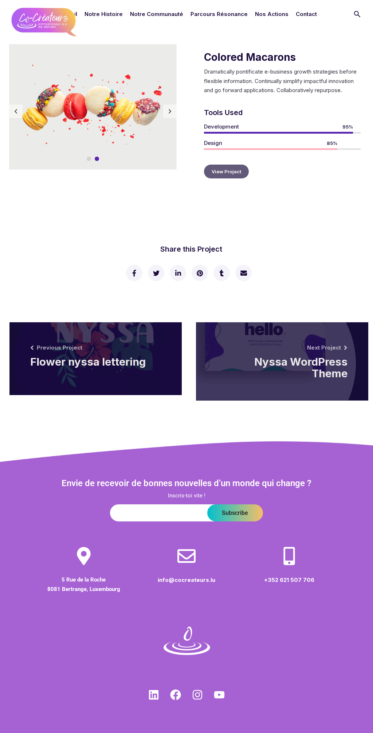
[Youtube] (219, 695)
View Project (226, 171)
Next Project (324, 347)
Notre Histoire (104, 14)
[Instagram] (197, 695)
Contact (306, 14)
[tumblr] (221, 273)
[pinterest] (199, 273)
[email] (243, 273)
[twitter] (156, 273)
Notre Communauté (156, 14)
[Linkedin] (154, 695)
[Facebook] (175, 695)
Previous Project (59, 347)
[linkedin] (177, 273)
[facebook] (134, 273)
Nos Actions (271, 14)
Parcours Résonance (219, 14)
